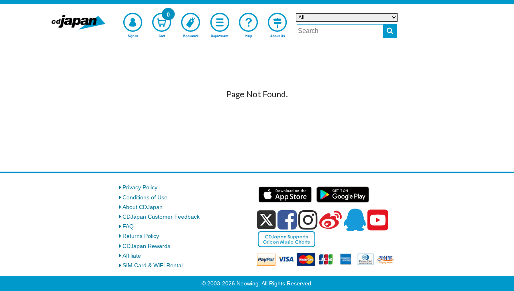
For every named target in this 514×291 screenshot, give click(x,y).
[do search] (390, 31)
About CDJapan (142, 207)
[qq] (354, 220)
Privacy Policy (139, 187)
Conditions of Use (144, 197)
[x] (266, 220)
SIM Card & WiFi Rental (152, 265)
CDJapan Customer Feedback (161, 216)
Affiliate (131, 255)
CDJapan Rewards (146, 246)
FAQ (128, 226)
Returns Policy (140, 236)
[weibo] (330, 220)
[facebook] (287, 220)
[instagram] (308, 220)
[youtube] (377, 220)
